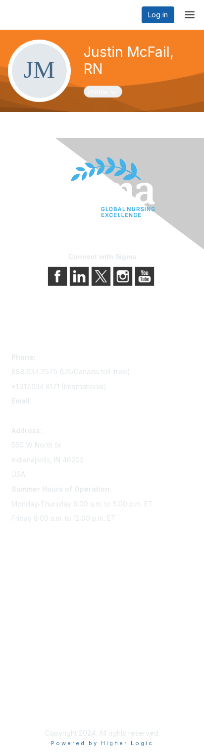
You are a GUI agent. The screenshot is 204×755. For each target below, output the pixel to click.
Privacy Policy (34, 684)
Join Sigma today (39, 579)
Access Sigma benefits (48, 593)
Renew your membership (52, 607)
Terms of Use (33, 698)
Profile (105, 91)
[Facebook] (58, 275)
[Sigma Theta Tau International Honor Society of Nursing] (102, 187)
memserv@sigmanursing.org (57, 415)
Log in (158, 14)
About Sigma (31, 670)
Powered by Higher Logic (102, 743)
